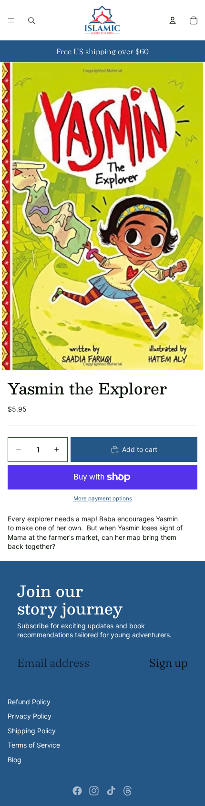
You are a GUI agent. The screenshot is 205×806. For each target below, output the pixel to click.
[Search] (31, 20)
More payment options (102, 498)
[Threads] (127, 790)
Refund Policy (29, 702)
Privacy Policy (29, 716)
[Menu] (11, 20)
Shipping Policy (32, 731)
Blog (14, 760)
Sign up (168, 663)
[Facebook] (77, 790)
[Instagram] (94, 790)
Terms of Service (34, 745)
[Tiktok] (111, 790)
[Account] (172, 20)
